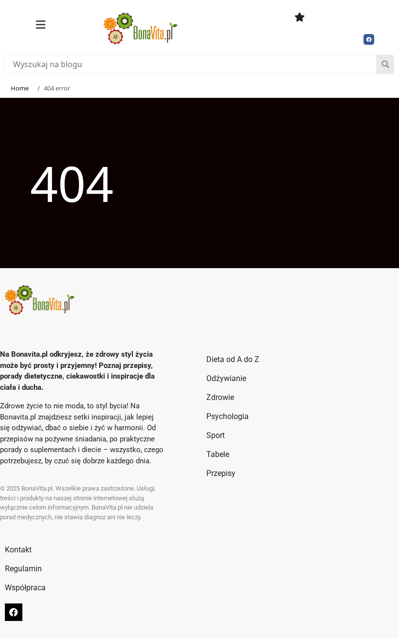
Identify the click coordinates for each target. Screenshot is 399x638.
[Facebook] (368, 39)
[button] (40, 25)
